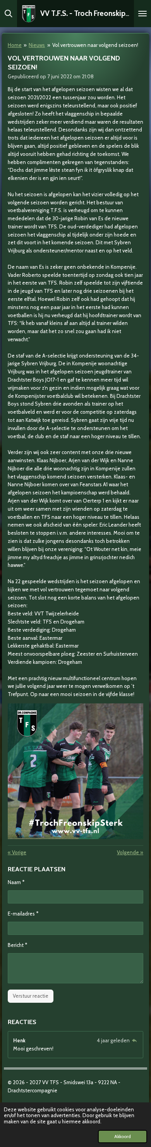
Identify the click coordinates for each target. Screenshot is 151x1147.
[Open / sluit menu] (142, 13)
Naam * (16, 882)
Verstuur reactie (30, 996)
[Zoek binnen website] (8, 13)
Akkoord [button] (122, 1136)
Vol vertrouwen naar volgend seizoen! (95, 45)
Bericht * (17, 945)
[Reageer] (134, 1040)
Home (15, 45)
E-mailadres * (23, 913)
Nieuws (37, 45)
